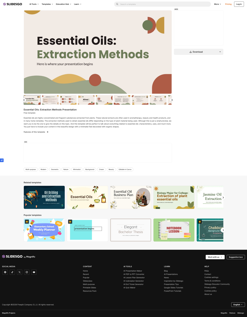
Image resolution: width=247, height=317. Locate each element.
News (166, 278)
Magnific (224, 313)
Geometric (55, 169)
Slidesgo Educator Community (217, 284)
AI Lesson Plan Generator (134, 278)
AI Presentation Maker (132, 271)
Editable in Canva (125, 169)
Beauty (111, 169)
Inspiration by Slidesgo (173, 281)
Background (89, 169)
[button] (171, 100)
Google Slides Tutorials (173, 288)
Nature (65, 169)
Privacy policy (210, 287)
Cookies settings (211, 277)
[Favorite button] (160, 14)
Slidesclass (87, 281)
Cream (101, 169)
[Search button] (117, 4)
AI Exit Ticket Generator (133, 284)
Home (85, 271)
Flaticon (232, 313)
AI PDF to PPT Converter (133, 274)
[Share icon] (167, 14)
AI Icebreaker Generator (133, 281)
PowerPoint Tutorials (172, 291)
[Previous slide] (24, 197)
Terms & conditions (212, 281)
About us (208, 294)
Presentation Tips (171, 284)
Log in (239, 4)
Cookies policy (210, 291)
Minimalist (77, 169)
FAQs (206, 271)
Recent (86, 274)
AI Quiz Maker (129, 288)
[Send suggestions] (2, 160)
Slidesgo (240, 313)
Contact (207, 274)
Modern (43, 169)
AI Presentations (171, 274)
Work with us (213, 257)
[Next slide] (168, 52)
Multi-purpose (31, 169)
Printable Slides (89, 288)
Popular (86, 278)
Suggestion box (236, 257)
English (236, 304)
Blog (166, 271)
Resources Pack (89, 291)
